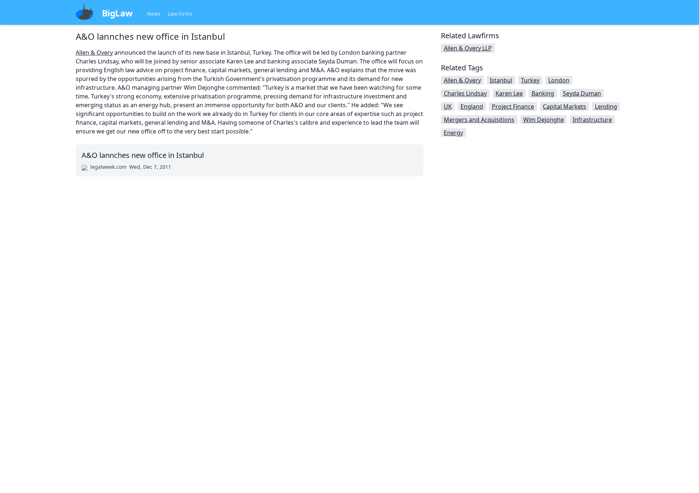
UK (448, 106)
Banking (543, 93)
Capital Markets (564, 106)
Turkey (530, 80)
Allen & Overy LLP (468, 48)
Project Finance (513, 106)
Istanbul (501, 80)
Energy (453, 133)
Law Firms (180, 13)
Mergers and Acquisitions (479, 120)
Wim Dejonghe (543, 120)
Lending (606, 106)
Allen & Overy (94, 52)
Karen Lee (509, 93)
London (558, 80)
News (154, 13)
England (472, 106)
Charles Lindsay (465, 93)
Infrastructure (592, 120)
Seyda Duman (582, 93)
